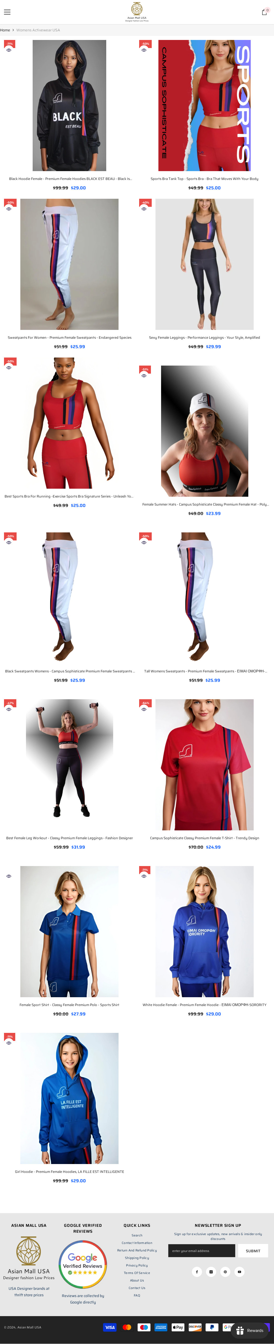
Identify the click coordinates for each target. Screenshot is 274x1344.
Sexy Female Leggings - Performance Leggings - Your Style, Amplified (204, 337)
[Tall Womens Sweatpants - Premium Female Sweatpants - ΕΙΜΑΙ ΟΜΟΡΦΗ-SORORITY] (204, 598)
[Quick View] (9, 50)
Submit (253, 1251)
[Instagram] (211, 1272)
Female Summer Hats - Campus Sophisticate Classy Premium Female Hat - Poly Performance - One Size (204, 505)
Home (5, 30)
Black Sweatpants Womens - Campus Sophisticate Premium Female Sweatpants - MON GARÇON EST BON (69, 671)
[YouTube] (239, 1272)
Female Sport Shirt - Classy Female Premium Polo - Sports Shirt (69, 1005)
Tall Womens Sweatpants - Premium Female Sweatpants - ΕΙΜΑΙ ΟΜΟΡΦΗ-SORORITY (204, 671)
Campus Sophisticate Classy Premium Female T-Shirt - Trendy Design (204, 838)
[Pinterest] (225, 1272)
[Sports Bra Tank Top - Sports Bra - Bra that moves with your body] (204, 105)
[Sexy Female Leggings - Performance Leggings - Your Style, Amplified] (204, 264)
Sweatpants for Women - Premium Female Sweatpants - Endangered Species (69, 337)
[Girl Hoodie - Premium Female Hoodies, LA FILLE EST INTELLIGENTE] (69, 1098)
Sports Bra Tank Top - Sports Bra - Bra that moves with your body (204, 179)
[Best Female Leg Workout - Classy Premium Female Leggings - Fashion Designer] (69, 764)
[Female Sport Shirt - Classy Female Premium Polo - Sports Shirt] (69, 931)
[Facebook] (197, 1272)
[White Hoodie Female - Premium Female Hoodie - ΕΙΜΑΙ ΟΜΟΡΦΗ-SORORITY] (204, 931)
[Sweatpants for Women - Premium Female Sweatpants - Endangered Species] (69, 264)
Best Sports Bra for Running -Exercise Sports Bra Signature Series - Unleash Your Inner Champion (70, 497)
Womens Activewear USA (38, 30)
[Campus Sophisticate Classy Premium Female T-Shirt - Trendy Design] (204, 764)
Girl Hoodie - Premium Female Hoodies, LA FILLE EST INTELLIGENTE (69, 1171)
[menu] (7, 12)
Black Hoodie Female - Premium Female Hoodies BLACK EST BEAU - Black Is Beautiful (69, 179)
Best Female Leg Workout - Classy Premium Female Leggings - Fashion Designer (69, 838)
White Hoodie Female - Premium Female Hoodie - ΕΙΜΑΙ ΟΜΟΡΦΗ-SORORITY (205, 1005)
